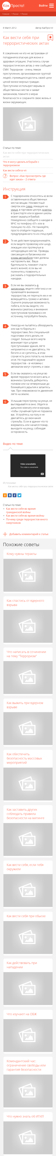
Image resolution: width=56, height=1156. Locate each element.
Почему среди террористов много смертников (27, 521)
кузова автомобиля (22, 258)
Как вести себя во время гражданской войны (21, 510)
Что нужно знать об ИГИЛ (25, 1116)
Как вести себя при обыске (26, 916)
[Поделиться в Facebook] (14, 495)
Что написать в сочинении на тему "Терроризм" (26, 654)
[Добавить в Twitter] (19, 495)
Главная (5, 14)
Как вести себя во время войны (25, 515)
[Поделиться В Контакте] (10, 495)
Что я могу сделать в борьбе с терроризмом (21, 163)
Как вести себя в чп (14, 170)
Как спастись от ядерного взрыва (25, 602)
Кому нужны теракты (21, 554)
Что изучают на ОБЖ (22, 1014)
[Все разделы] (51, 6)
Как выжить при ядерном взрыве (25, 705)
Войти (43, 5)
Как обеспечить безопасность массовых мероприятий (24, 758)
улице (14, 209)
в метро (46, 209)
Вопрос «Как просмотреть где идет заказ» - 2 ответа (28, 177)
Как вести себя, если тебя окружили (25, 867)
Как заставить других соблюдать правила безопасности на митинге (25, 813)
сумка (29, 206)
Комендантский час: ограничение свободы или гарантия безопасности (26, 1065)
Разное (15, 14)
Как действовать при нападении (22, 965)
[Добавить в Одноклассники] (5, 495)
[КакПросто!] (13, 6)
